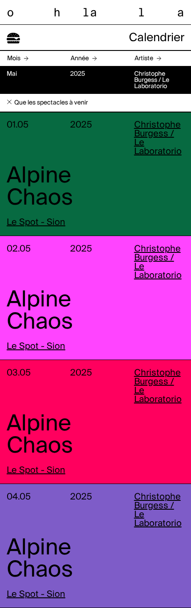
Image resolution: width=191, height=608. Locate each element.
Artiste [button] (144, 58)
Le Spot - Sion (36, 222)
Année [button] (80, 58)
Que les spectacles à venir (51, 103)
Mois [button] (13, 58)
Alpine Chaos (40, 187)
